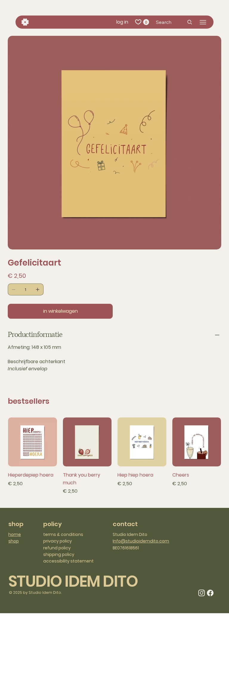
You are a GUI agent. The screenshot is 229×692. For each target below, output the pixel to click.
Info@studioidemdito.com (141, 541)
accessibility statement (68, 561)
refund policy (57, 548)
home (14, 534)
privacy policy (57, 541)
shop (13, 541)
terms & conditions (63, 534)
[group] (114, 456)
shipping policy (58, 554)
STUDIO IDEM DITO (73, 581)
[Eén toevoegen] (38, 289)
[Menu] (203, 22)
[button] (146, 22)
